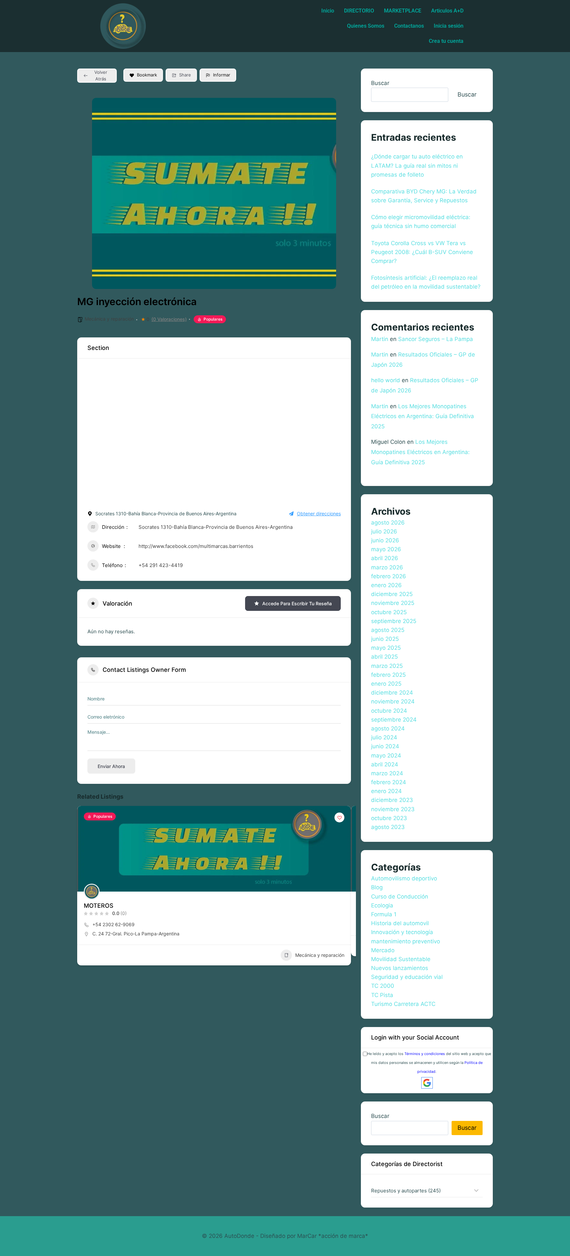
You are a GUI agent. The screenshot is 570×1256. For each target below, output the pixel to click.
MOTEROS (98, 905)
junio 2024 (385, 746)
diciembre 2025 (392, 594)
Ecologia (382, 905)
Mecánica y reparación (109, 319)
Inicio (327, 11)
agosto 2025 (387, 630)
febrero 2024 (388, 782)
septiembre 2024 (394, 719)
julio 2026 (384, 531)
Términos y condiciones (424, 1053)
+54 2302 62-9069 (113, 924)
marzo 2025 (387, 666)
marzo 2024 (387, 773)
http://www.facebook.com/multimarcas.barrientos (196, 546)
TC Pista (382, 995)
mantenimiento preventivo (405, 941)
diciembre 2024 (392, 692)
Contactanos (409, 26)
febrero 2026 (388, 576)
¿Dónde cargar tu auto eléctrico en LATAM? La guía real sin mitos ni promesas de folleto (417, 165)
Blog (377, 887)
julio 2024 (384, 737)
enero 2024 (386, 791)
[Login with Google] (427, 1083)
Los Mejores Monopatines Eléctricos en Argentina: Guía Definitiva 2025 (422, 416)
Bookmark (147, 74)
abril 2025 (384, 656)
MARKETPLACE (402, 11)
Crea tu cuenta (446, 41)
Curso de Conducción (399, 896)
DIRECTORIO (359, 11)
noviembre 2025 (392, 603)
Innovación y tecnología (402, 932)
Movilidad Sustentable (400, 959)
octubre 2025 (389, 612)
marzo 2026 (387, 567)
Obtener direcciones (319, 513)
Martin (379, 339)
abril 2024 (384, 764)
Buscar (380, 83)
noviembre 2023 (393, 809)
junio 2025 (385, 639)
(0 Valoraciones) (169, 319)
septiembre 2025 (393, 621)
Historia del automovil (400, 923)
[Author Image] (92, 891)
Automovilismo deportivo (404, 878)
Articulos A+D (447, 11)
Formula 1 (383, 914)
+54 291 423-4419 (161, 565)
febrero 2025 (388, 674)
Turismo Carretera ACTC (403, 1004)
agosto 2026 (388, 522)
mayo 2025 (386, 647)
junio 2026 (385, 540)
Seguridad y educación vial (407, 977)
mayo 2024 (386, 755)
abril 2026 (384, 558)
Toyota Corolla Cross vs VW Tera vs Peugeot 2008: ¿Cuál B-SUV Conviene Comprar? (422, 252)
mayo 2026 (386, 549)
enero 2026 (386, 585)
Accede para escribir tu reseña (297, 603)
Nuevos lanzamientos (399, 968)
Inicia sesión (448, 26)
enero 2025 (386, 683)
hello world (385, 380)
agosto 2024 (388, 728)
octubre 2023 (389, 818)
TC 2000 (382, 986)
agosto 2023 (388, 827)
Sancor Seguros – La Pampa (435, 339)
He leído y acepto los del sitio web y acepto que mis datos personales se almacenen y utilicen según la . (429, 1062)
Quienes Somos (365, 26)
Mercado (383, 950)
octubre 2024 (389, 710)
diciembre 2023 (392, 800)
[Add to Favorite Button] (339, 817)
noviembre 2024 (393, 701)
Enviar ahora (111, 766)
